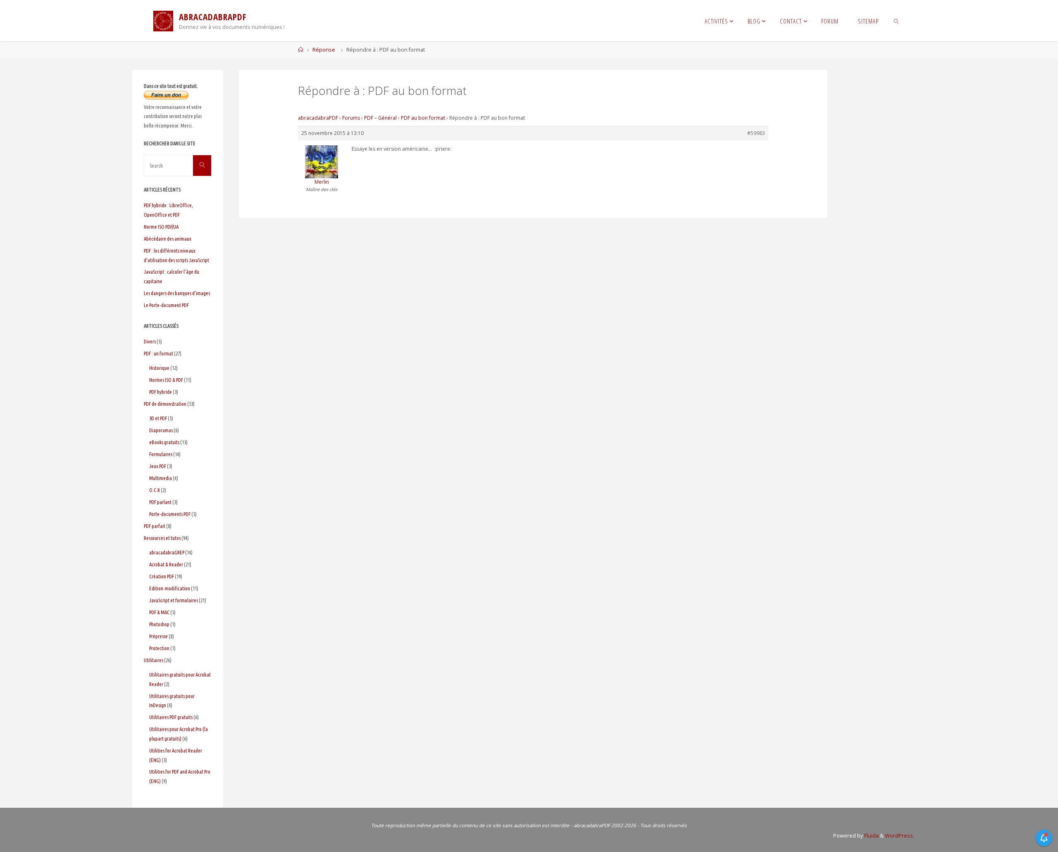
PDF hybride (160, 392)
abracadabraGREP (166, 552)
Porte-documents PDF (170, 514)
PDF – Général (380, 117)
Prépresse (158, 636)
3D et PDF (158, 418)
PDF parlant (160, 502)
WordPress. (899, 835)
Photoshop (159, 624)
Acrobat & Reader (166, 564)
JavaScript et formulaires (173, 600)
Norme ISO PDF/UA (161, 227)
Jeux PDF (157, 466)
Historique (159, 368)
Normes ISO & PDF (166, 380)
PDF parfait (154, 526)
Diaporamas (161, 430)
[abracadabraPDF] (163, 20)
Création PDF (161, 576)
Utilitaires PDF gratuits (171, 717)
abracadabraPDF (318, 117)
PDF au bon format (423, 117)
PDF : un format (158, 353)
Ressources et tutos (162, 538)
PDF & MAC (159, 612)
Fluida (871, 835)
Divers (150, 341)
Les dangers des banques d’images (177, 293)
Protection (159, 648)
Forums (351, 117)
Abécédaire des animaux (167, 238)
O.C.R (154, 490)
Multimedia (160, 478)
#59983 (756, 133)
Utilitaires (153, 660)
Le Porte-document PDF (166, 305)
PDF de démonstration (165, 404)
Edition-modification (169, 588)
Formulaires (160, 454)
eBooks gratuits (164, 442)
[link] (896, 20)
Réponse (323, 49)
